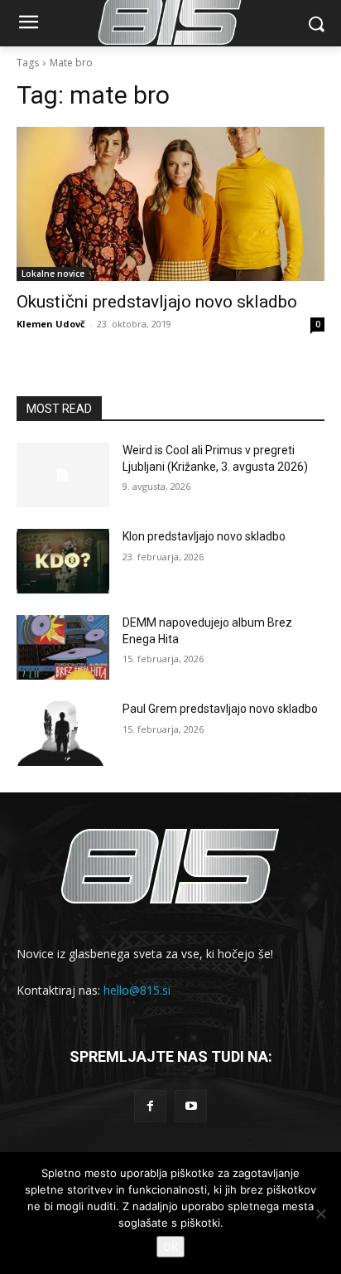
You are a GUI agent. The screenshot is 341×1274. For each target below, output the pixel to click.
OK (170, 1246)
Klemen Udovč (51, 323)
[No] (320, 1213)
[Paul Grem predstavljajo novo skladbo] (63, 733)
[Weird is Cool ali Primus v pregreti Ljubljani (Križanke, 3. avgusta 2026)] (63, 475)
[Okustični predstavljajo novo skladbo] (170, 204)
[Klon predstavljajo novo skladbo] (63, 561)
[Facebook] (150, 1106)
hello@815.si (136, 990)
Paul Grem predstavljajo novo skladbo (220, 708)
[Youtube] (191, 1106)
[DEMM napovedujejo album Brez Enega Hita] (63, 647)
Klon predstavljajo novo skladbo (204, 536)
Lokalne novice (53, 273)
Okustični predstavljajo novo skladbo (157, 302)
